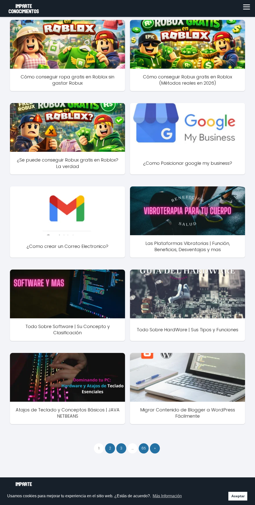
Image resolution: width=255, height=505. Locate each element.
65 (143, 448)
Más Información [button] (167, 496)
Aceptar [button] (238, 496)
